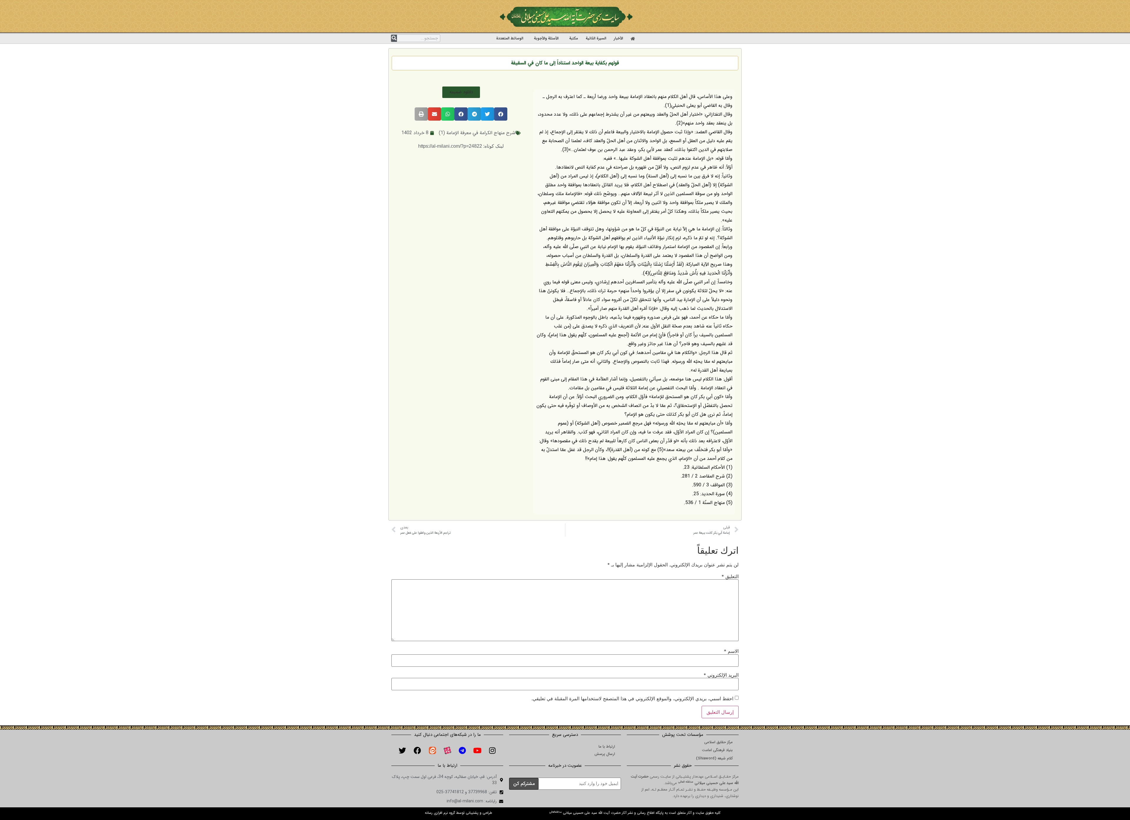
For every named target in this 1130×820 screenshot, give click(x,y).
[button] (461, 92)
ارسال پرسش (604, 754)
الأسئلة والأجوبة (546, 38)
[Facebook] (417, 750)
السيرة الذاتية (596, 38)
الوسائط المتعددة (509, 38)
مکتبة (573, 38)
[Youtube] (477, 750)
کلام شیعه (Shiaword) (714, 758)
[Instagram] (492, 750)
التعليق (730, 576)
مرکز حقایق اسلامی (718, 742)
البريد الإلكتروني (721, 675)
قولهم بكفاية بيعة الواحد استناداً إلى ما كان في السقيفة (565, 63)
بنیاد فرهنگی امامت (717, 750)
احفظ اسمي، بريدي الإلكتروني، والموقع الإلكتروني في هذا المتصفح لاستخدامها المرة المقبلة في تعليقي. (632, 698)
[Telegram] (462, 750)
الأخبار (618, 38)
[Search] (394, 38)
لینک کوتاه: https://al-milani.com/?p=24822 (461, 146)
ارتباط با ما (607, 747)
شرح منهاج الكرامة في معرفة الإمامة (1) (477, 133)
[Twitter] (402, 750)
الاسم (731, 651)
